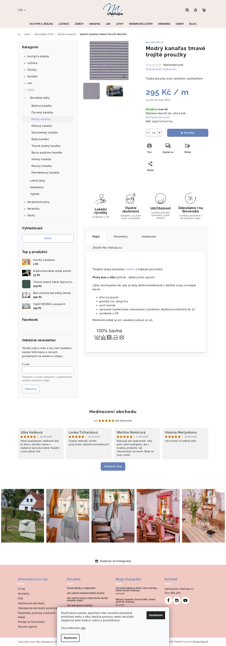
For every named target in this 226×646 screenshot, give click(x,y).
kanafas (130, 269)
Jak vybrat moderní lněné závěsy (86, 593)
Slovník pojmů (27, 626)
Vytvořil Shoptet (174, 641)
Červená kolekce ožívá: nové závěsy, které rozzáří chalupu (137, 589)
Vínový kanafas (41, 159)
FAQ (20, 598)
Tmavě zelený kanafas (46, 145)
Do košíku (189, 132)
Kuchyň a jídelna (38, 56)
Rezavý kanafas (41, 166)
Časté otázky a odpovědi (81, 588)
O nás (21, 588)
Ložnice (32, 63)
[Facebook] (168, 600)
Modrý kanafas (41, 119)
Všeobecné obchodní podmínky (39, 608)
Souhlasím (156, 615)
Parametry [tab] (121, 236)
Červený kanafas (42, 112)
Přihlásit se (31, 389)
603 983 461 (172, 592)
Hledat (48, 238)
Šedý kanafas (40, 139)
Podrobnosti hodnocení (161, 69)
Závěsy (32, 69)
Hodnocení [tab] (149, 236)
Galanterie (37, 187)
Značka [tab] (107, 247)
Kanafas (32, 76)
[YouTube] (185, 600)
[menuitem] (41, 24)
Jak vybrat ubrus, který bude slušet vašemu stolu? (87, 599)
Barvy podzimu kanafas (46, 152)
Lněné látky (37, 180)
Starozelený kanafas (44, 132)
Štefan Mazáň (200, 641)
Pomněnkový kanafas (45, 172)
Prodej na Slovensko (31, 621)
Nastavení (70, 637)
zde (83, 628)
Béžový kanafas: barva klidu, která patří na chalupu (135, 600)
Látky (31, 89)
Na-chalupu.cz (155, 42)
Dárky (31, 215)
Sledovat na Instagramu (115, 561)
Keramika (33, 208)
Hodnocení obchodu (113, 411)
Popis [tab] (96, 236)
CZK (20, 10)
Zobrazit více (113, 466)
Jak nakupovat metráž (80, 605)
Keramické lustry (38, 202)
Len (29, 83)
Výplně (34, 194)
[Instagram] (177, 600)
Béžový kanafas (41, 105)
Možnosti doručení (158, 117)
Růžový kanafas (41, 125)
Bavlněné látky (40, 97)
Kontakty (24, 593)
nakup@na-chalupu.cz (179, 588)
